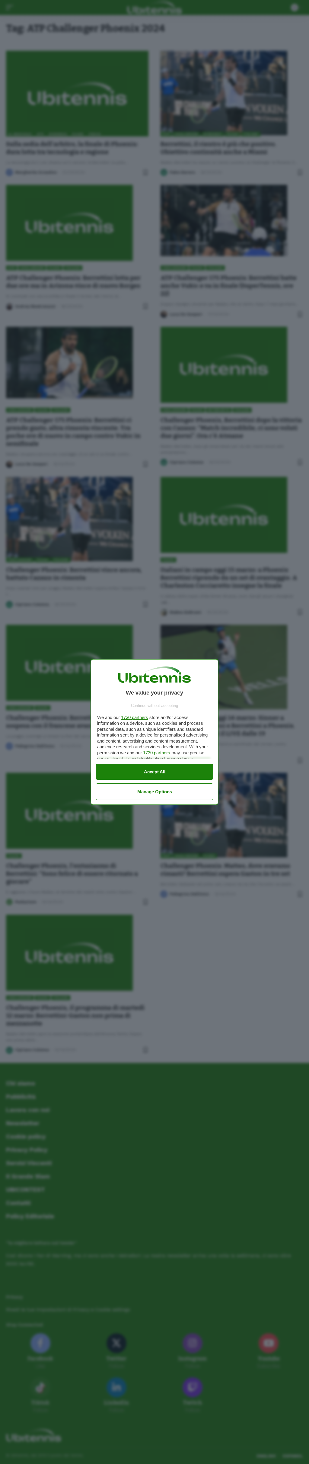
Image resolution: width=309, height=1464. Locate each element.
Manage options (154, 791)
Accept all (154, 771)
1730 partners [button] (134, 717)
